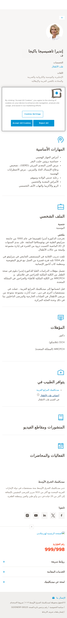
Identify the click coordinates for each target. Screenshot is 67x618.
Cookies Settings (32, 114)
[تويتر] (53, 515)
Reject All (43, 123)
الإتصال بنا (60, 598)
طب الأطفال (57, 67)
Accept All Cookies (22, 123)
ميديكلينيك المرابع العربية (47, 390)
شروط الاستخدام (16, 603)
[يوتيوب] (36, 515)
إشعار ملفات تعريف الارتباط (52, 612)
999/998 (55, 549)
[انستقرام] (27, 515)
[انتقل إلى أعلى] (32, 527)
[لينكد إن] (44, 515)
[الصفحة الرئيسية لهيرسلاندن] (33, 534)
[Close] (60, 90)
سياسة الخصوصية (56, 607)
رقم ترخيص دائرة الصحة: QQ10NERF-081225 (29, 607)
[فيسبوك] (62, 515)
